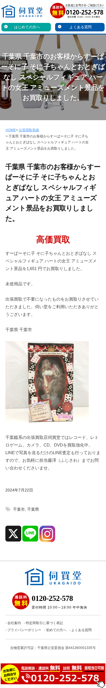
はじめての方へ (27, 27)
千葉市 (19, 509)
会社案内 (14, 623)
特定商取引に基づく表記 (44, 623)
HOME (11, 130)
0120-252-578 (52, 598)
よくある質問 (81, 27)
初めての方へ (56, 630)
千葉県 (33, 509)
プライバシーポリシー (24, 630)
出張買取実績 (29, 130)
